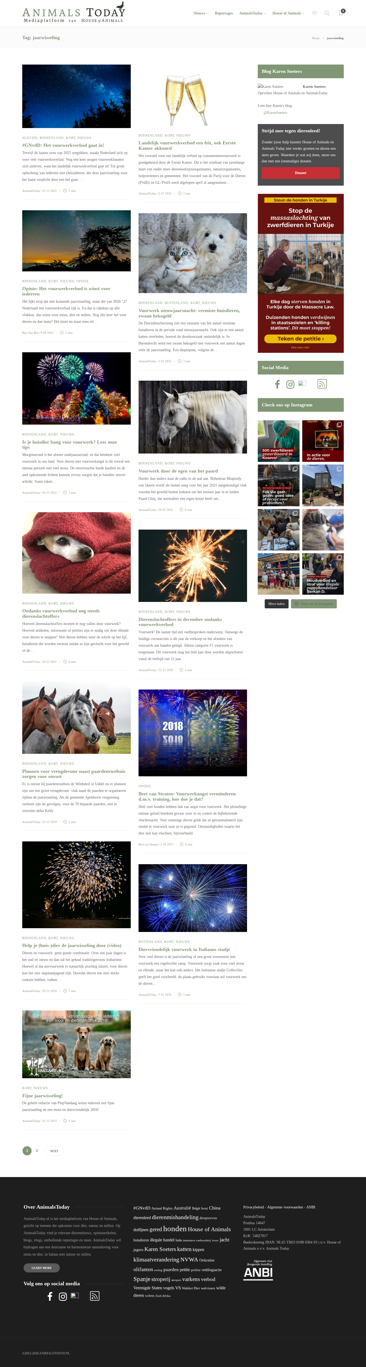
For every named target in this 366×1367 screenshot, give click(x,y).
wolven (149, 1296)
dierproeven (208, 1218)
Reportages (224, 13)
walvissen (208, 1288)
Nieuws (199, 13)
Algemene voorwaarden (285, 1207)
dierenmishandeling (175, 1217)
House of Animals (286, 13)
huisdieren (141, 1240)
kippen (198, 1249)
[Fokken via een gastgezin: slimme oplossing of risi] (278, 485)
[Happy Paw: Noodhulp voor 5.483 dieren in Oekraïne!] (278, 529)
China (215, 1208)
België (196, 1208)
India (178, 1240)
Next (54, 1151)
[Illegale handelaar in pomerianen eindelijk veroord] (323, 574)
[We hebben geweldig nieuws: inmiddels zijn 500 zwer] (278, 441)
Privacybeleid (253, 1207)
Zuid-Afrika (162, 1295)
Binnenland (52, 138)
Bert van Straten (148, 844)
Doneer (301, 173)
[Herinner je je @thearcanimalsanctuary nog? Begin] (323, 485)
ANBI (310, 1207)
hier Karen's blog (279, 106)
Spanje (141, 1278)
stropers (176, 1280)
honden (175, 1228)
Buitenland (176, 303)
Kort (70, 138)
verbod (208, 1279)
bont (204, 1208)
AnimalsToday (31, 190)
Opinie (82, 281)
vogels (168, 1288)
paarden (171, 1269)
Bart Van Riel (30, 332)
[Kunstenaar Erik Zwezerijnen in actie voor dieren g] (323, 441)
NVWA (189, 1259)
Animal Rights (162, 1208)
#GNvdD (30, 138)
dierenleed (142, 1217)
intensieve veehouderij (197, 1240)
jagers (138, 1250)
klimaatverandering (156, 1259)
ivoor (215, 1240)
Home (316, 38)
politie (196, 1270)
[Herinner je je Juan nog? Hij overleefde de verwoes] (323, 529)
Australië (182, 1208)
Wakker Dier (191, 1288)
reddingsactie (212, 1270)
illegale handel (162, 1240)
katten (184, 1249)
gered (156, 1229)
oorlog (158, 1270)
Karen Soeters (314, 87)
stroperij (160, 1279)
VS (178, 1287)
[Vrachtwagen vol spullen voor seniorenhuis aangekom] (278, 574)
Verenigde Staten (147, 1288)
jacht (224, 1239)
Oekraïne (207, 1260)
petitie (185, 1269)
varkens (191, 1279)
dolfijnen (140, 1229)
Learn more (42, 1267)
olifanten (143, 1269)
